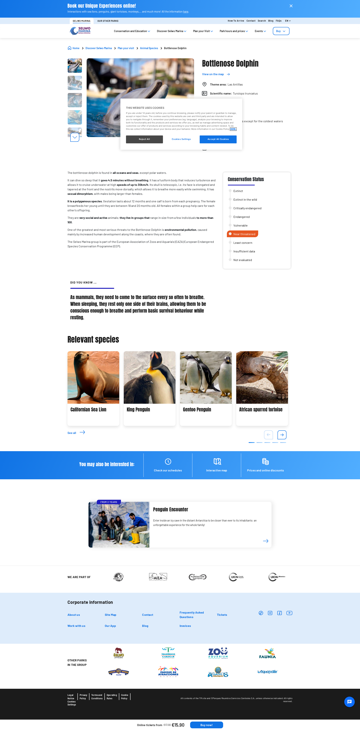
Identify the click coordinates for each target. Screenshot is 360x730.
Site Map (110, 614)
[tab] (281, 31)
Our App (110, 625)
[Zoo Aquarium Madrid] (218, 653)
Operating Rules (112, 697)
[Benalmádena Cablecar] (168, 653)
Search (262, 20)
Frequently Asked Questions (192, 615)
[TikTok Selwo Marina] (261, 613)
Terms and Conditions (97, 697)
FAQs (279, 20)
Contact (251, 20)
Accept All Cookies (218, 139)
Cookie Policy (124, 697)
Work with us (76, 625)
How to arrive (236, 20)
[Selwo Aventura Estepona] (118, 653)
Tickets (222, 614)
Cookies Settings (72, 703)
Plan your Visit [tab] (201, 31)
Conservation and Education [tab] (130, 31)
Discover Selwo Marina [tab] (170, 31)
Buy (278, 31)
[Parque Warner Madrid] (118, 671)
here (185, 11)
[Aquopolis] (267, 671)
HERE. (233, 129)
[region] (181, 124)
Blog (271, 20)
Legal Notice (71, 697)
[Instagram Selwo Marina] (270, 613)
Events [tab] (259, 31)
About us (74, 614)
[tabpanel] (93, 388)
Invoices (185, 625)
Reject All (144, 139)
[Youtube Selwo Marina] (289, 613)
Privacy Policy (83, 697)
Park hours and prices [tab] (232, 31)
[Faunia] (267, 653)
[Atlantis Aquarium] (218, 671)
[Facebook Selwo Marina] (279, 613)
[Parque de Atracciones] (168, 671)
